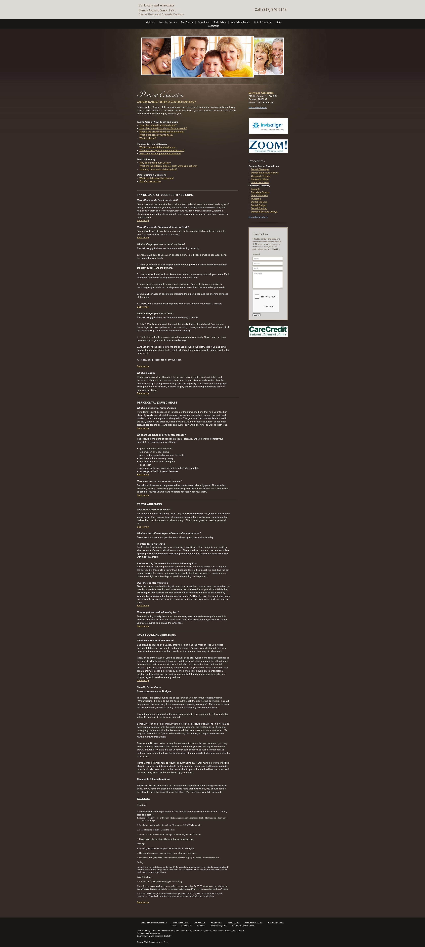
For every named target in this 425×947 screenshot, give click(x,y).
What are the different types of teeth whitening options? (168, 166)
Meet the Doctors (180, 922)
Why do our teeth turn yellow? (155, 162)
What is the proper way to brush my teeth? (161, 131)
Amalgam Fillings (260, 179)
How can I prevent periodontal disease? (160, 153)
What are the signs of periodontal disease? (161, 150)
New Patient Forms (253, 922)
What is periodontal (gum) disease (157, 147)
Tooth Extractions (260, 182)
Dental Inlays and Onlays (264, 211)
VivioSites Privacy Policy (243, 926)
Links (173, 926)
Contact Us (186, 926)
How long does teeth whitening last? (158, 169)
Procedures (216, 922)
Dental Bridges (258, 205)
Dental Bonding (259, 208)
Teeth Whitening (259, 195)
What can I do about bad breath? (156, 178)
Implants (255, 189)
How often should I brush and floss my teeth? (163, 128)
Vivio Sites (163, 942)
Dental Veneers (259, 202)
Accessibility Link (218, 926)
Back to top (143, 220)
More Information (258, 107)
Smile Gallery (233, 922)
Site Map (201, 926)
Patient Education (276, 922)
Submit (256, 315)
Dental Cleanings (260, 169)
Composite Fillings (260, 176)
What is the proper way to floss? (156, 134)
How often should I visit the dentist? (158, 125)
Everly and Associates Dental (154, 922)
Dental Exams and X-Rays (265, 172)
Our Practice (199, 922)
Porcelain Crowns (260, 192)
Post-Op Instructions (150, 181)
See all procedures (258, 217)
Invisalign (256, 198)
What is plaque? (147, 138)
